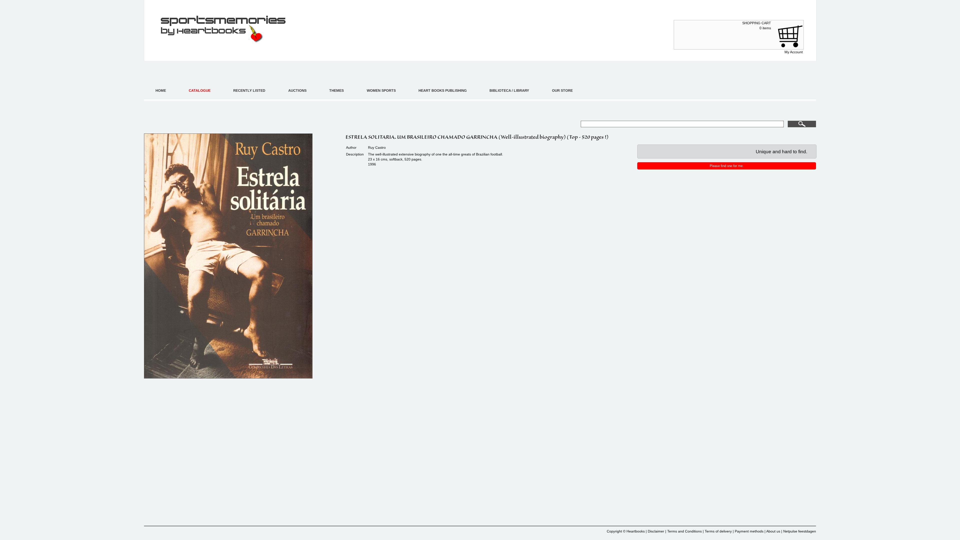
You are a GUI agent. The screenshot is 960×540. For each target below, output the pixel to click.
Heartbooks (635, 531)
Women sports (381, 90)
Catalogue (199, 90)
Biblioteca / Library (509, 90)
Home (161, 90)
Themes (336, 90)
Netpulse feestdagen (799, 531)
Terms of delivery (718, 531)
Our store (562, 90)
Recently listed (249, 90)
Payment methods (749, 531)
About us (773, 531)
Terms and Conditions (684, 531)
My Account (793, 52)
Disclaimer (656, 531)
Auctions (297, 90)
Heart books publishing (442, 90)
